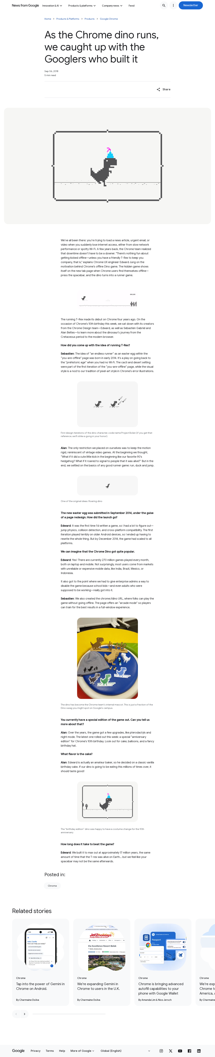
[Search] (164, 5)
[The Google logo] (18, 1051)
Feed (131, 5)
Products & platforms (80, 5)
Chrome (52, 885)
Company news (110, 5)
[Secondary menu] (173, 5)
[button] (191, 5)
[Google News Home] (25, 5)
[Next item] (24, 1014)
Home (48, 18)
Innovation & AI (50, 5)
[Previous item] (16, 1014)
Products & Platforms (67, 18)
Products (90, 18)
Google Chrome (109, 18)
